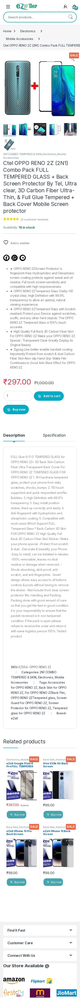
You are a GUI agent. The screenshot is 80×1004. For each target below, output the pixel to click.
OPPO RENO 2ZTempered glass (33, 698)
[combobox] (34, 17)
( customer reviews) (34, 219)
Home (7, 31)
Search (70, 17)
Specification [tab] (54, 435)
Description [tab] (14, 435)
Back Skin (49, 759)
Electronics (27, 31)
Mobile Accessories (19, 39)
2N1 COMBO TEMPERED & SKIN (22, 154)
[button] (73, 59)
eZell (14, 718)
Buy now (19, 409)
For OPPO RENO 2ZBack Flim (45, 692)
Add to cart (51, 396)
